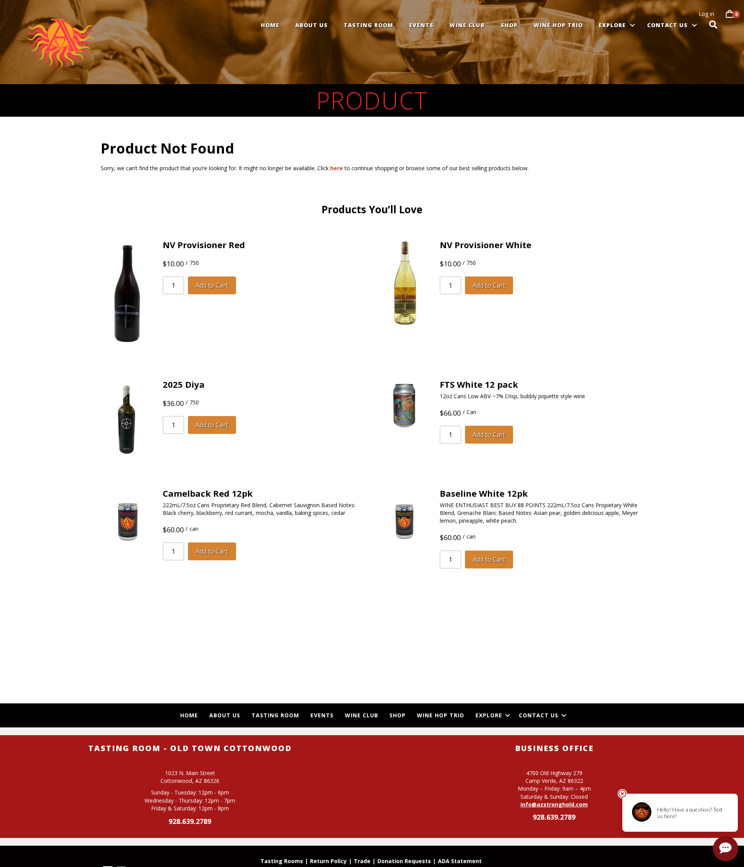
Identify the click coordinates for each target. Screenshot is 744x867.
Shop (509, 25)
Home (270, 25)
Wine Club (467, 25)
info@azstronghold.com (554, 804)
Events (421, 25)
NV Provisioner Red (204, 244)
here (336, 168)
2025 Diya (184, 384)
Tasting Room (368, 25)
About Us (311, 25)
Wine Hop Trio (558, 25)
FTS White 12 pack (479, 384)
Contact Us (667, 25)
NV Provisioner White (485, 244)
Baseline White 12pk (484, 493)
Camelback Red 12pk (208, 493)
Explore (612, 25)
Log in (706, 13)
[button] (632, 25)
